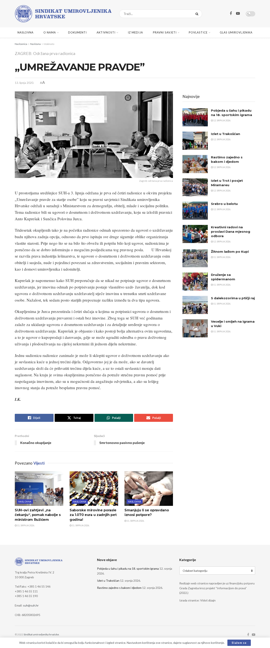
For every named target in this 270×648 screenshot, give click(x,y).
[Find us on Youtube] (238, 13)
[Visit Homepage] (63, 13)
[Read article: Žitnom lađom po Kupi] (195, 258)
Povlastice (198, 32)
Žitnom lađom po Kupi (230, 252)
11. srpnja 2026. (26, 525)
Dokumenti (77, 32)
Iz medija (135, 32)
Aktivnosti (106, 32)
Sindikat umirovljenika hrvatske (41, 634)
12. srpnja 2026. (222, 120)
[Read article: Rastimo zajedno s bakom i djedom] (195, 164)
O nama (49, 32)
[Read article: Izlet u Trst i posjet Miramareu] (195, 187)
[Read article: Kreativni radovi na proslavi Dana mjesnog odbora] (195, 234)
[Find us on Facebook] (231, 13)
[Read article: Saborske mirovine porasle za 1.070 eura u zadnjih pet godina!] (94, 488)
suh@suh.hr (31, 605)
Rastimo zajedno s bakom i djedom (119, 587)
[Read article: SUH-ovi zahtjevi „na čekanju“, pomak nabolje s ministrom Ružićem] (39, 488)
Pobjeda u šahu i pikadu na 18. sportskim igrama (128, 568)
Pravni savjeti (165, 32)
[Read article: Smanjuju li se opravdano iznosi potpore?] (148, 488)
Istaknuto (49, 43)
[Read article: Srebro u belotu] (195, 211)
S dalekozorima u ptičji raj (233, 298)
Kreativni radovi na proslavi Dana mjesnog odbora (230, 231)
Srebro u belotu (224, 204)
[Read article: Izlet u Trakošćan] (195, 141)
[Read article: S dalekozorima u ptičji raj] (195, 305)
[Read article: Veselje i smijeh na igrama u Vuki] (195, 328)
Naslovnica (21, 43)
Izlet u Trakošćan (225, 134)
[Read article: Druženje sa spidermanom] (195, 282)
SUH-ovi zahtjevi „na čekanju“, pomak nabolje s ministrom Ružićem (38, 515)
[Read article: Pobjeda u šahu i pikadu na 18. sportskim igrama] (195, 117)
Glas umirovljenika (236, 32)
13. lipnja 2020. (24, 82)
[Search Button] (197, 13)
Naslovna (26, 32)
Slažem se (239, 642)
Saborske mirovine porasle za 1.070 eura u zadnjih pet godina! (93, 515)
